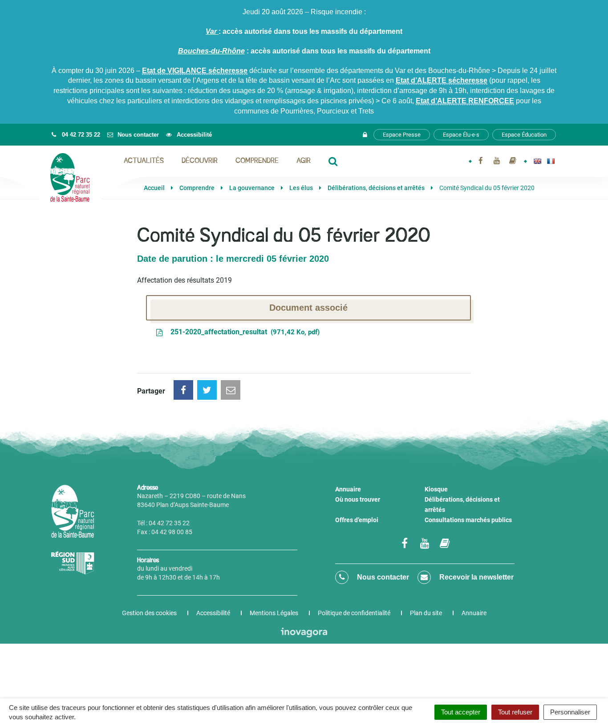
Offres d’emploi (356, 519)
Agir (303, 161)
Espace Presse (402, 134)
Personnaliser (570, 712)
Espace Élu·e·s (461, 134)
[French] (551, 161)
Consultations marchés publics (468, 519)
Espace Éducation (524, 134)
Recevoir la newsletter (476, 577)
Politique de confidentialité (354, 612)
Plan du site (426, 612)
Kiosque (436, 489)
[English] (537, 161)
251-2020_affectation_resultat (243, 332)
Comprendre (257, 161)
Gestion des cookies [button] (149, 612)
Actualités (144, 161)
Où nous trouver (357, 499)
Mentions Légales (274, 612)
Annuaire (348, 489)
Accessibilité (213, 612)
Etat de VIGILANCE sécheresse (194, 70)
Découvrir (200, 161)
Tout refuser (515, 712)
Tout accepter (460, 712)
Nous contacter (382, 577)
